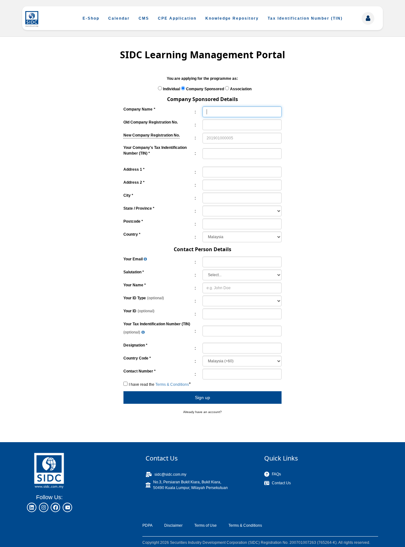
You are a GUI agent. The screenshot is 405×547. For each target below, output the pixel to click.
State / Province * (138, 208)
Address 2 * (134, 182)
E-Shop (91, 18)
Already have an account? (202, 412)
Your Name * (134, 285)
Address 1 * (134, 169)
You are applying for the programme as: (202, 78)
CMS (144, 18)
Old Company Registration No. (150, 122)
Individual (171, 89)
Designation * (135, 345)
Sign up (202, 397)
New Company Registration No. (151, 134)
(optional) (155, 298)
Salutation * (133, 272)
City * (128, 195)
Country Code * (137, 358)
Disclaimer (173, 525)
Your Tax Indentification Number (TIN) (156, 324)
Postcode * (133, 221)
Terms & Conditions (245, 525)
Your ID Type (134, 298)
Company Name (138, 109)
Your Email (133, 259)
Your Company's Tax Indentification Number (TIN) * (155, 150)
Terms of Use (205, 525)
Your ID (129, 311)
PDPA (147, 525)
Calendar (119, 18)
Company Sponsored (205, 89)
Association (241, 89)
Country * (131, 234)
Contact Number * (139, 371)
